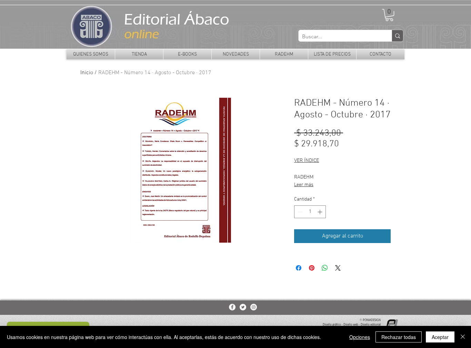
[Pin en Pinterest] (312, 268)
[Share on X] (338, 268)
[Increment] (320, 212)
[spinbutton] (310, 212)
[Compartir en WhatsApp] (325, 268)
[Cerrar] (463, 336)
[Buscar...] (397, 35)
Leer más (303, 185)
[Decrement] (299, 212)
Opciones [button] (359, 337)
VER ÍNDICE (306, 160)
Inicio (86, 72)
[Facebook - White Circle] (232, 307)
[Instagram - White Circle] (253, 307)
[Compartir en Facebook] (298, 268)
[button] (389, 15)
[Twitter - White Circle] (243, 307)
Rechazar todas (398, 337)
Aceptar (440, 337)
